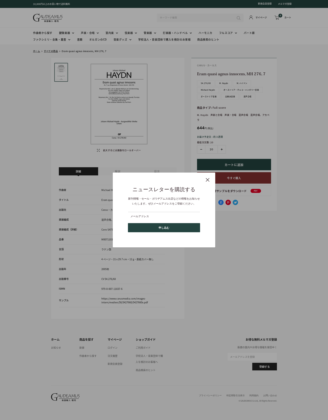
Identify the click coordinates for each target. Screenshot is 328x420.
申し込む (164, 227)
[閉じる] (208, 179)
